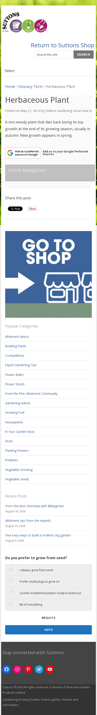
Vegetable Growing (18, 470)
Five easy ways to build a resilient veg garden (38, 535)
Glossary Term (30, 86)
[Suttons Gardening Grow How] (48, 22)
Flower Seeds (15, 384)
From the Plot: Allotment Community (31, 393)
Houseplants (14, 422)
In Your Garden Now (19, 431)
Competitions (14, 355)
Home (10, 86)
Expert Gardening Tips (21, 365)
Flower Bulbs (14, 374)
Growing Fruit (14, 412)
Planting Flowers (17, 450)
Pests (9, 441)
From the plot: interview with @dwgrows (34, 506)
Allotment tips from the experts (28, 520)
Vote (48, 630)
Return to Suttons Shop (63, 45)
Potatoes (11, 460)
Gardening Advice (17, 403)
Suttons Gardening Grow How (67, 111)
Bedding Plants (15, 346)
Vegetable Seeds (17, 479)
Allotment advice (17, 336)
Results (48, 618)
